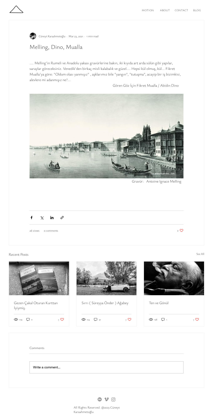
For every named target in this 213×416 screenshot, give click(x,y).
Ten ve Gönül (158, 302)
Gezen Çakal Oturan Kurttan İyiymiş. (36, 305)
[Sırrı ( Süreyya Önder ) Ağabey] (107, 278)
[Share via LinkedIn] (52, 218)
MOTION (148, 10)
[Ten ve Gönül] (174, 278)
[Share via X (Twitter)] (42, 218)
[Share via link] (62, 218)
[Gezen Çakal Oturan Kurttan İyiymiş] (39, 278)
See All (200, 254)
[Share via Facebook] (31, 218)
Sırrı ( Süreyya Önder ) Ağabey (105, 302)
